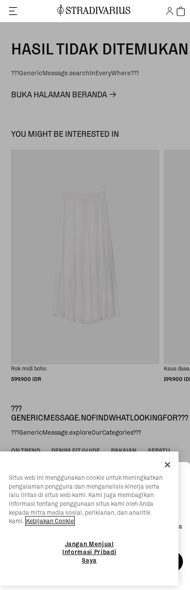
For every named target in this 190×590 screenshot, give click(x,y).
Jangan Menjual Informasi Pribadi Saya (89, 552)
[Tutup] (167, 464)
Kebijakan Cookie (50, 521)
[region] (89, 518)
